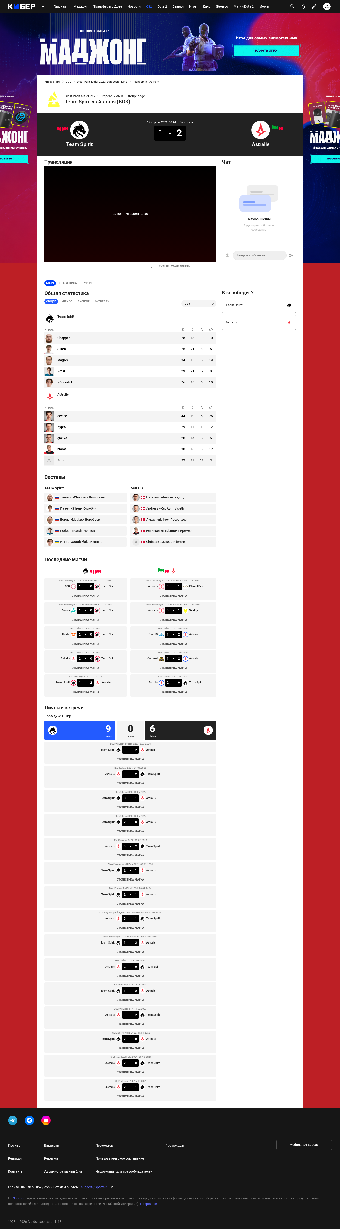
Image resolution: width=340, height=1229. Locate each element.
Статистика (68, 283)
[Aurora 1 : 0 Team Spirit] (65, 128)
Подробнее (148, 1204)
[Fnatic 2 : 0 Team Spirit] (63, 129)
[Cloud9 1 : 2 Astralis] (277, 127)
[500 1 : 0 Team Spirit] (67, 128)
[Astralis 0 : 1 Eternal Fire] (282, 128)
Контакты (15, 1171)
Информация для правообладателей (124, 1171)
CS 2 (68, 81)
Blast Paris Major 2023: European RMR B (102, 81)
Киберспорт (52, 81)
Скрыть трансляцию (174, 266)
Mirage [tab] (67, 301)
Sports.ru (19, 1198)
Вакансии (51, 1145)
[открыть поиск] (292, 6)
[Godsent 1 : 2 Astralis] (275, 127)
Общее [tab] (51, 301)
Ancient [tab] (83, 301)
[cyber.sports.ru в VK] (30, 1121)
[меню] (44, 6)
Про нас (14, 1145)
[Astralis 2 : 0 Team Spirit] (60, 129)
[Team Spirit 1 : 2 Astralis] (58, 128)
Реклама (51, 1158)
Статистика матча (85, 595)
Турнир (87, 283)
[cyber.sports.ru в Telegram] (13, 1121)
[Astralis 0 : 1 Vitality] (280, 128)
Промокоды (174, 1145)
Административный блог (63, 1171)
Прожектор (104, 1145)
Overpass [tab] (102, 301)
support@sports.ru (94, 1187)
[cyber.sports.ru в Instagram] (47, 1121)
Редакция (15, 1158)
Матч (50, 283)
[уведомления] (303, 6)
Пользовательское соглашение (120, 1158)
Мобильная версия (304, 1145)
